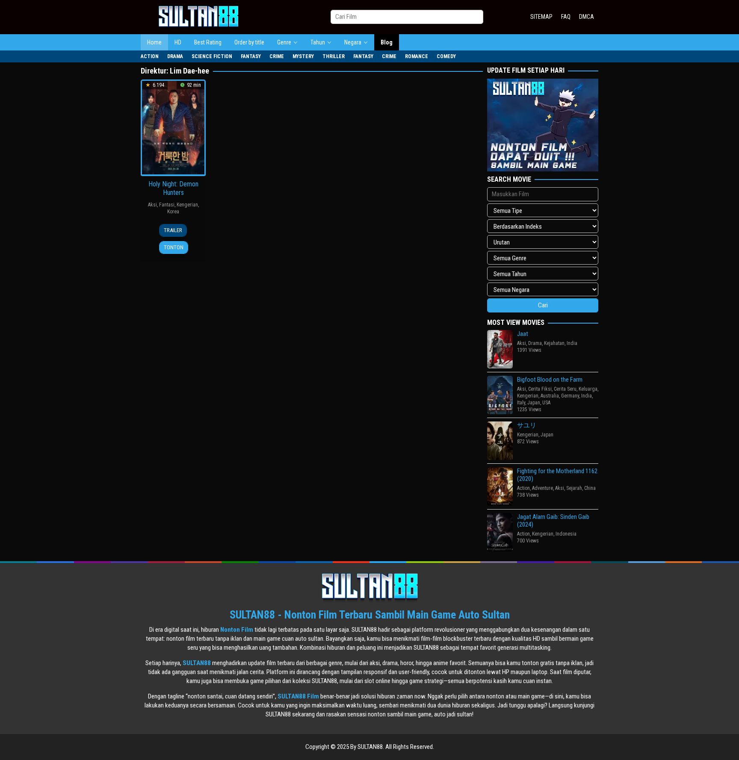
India (572, 343)
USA (546, 403)
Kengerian (187, 205)
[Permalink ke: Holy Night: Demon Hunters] (173, 127)
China (590, 488)
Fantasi (166, 205)
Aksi (152, 205)
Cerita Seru (565, 389)
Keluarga (588, 389)
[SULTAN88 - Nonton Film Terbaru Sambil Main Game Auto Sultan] (198, 17)
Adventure (542, 488)
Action (523, 488)
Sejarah (574, 488)
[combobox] (407, 17)
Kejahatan (554, 343)
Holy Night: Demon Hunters (173, 188)
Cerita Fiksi (540, 389)
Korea (173, 212)
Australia (550, 396)
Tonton (173, 247)
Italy (521, 403)
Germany (570, 396)
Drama (535, 343)
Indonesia (566, 534)
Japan (533, 403)
